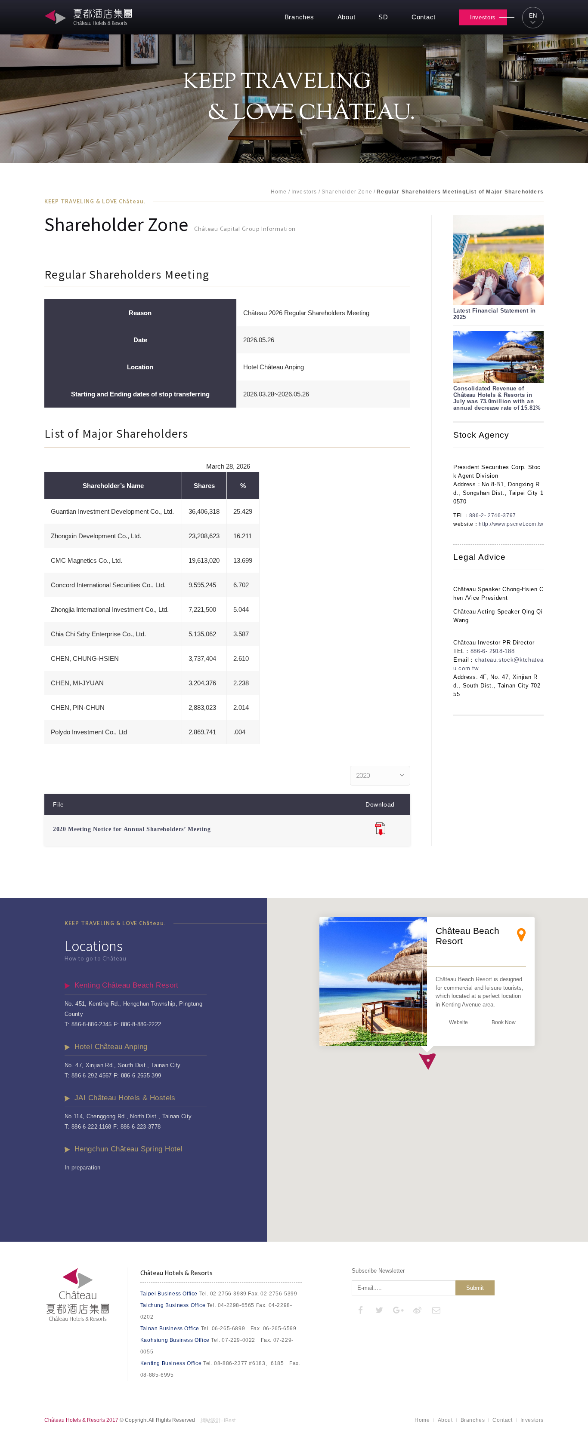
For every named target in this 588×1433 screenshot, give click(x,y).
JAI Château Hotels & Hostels (125, 1098)
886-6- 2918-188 (492, 651)
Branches (299, 17)
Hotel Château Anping (111, 1047)
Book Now (504, 1022)
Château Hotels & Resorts (89, 17)
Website (458, 1022)
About (346, 17)
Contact (424, 17)
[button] (427, 1061)
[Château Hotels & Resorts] (77, 1319)
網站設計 (211, 1421)
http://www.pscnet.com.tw (511, 524)
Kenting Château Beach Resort (126, 985)
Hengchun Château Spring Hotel (128, 1149)
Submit (475, 1288)
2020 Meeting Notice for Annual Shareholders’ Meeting (132, 829)
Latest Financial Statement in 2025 (494, 313)
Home (279, 192)
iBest (229, 1421)
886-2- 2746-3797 (492, 515)
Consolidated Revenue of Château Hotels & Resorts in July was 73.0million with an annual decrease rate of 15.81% (497, 398)
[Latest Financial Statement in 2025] (498, 260)
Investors (483, 17)
